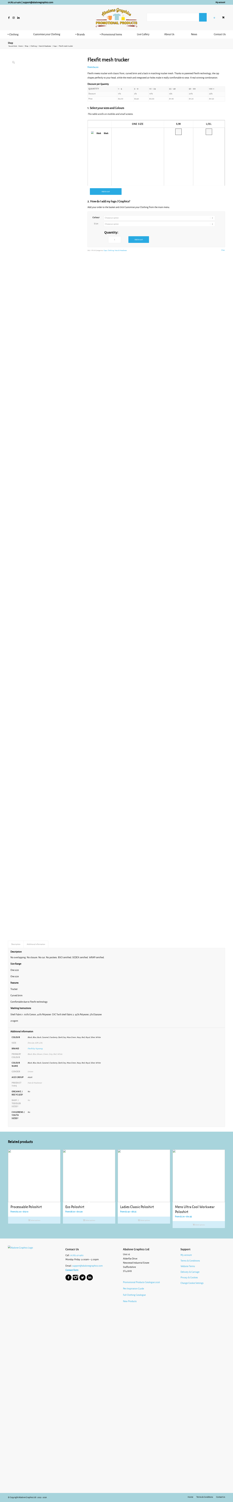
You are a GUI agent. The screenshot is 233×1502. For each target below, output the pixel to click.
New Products (130, 1301)
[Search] (203, 17)
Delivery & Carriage (190, 1272)
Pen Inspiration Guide (133, 1288)
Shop (10, 43)
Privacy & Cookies (189, 1277)
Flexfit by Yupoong (35, 1049)
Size (96, 224)
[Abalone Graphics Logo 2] (116, 17)
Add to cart (106, 191)
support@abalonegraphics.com (38, 2)
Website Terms (188, 1266)
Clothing (111, 250)
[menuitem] (219, 2)
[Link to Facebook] (8, 17)
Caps (105, 250)
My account (220, 2)
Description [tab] (15, 944)
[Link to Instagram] (13, 17)
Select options (35, 1220)
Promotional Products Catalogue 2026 (141, 1282)
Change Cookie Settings (192, 1283)
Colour (96, 217)
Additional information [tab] (36, 944)
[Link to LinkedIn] (18, 17)
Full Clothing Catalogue (134, 1295)
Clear (223, 250)
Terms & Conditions (190, 1260)
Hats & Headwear (121, 250)
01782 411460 (14, 2)
